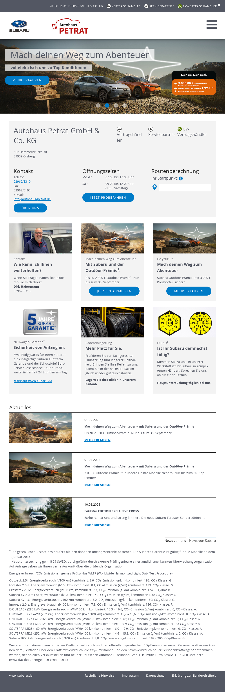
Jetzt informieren (114, 291)
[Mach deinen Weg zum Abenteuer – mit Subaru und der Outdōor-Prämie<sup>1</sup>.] (40, 428)
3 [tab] (116, 105)
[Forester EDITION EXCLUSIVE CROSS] (40, 513)
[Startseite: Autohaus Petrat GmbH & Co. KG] (19, 26)
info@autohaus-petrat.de (32, 199)
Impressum (130, 675)
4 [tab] (124, 105)
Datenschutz (155, 675)
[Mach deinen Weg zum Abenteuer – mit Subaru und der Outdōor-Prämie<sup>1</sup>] (40, 468)
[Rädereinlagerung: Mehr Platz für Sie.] (112, 322)
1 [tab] (98, 105)
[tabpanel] (112, 77)
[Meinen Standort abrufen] (154, 187)
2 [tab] (107, 105)
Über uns (30, 208)
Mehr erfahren (27, 80)
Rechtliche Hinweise (99, 675)
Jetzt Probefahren (108, 197)
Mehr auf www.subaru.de (33, 381)
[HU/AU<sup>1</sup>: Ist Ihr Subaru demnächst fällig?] (184, 322)
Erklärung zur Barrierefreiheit (194, 675)
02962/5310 (22, 181)
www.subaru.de (21, 675)
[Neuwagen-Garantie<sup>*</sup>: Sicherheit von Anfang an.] (40, 322)
